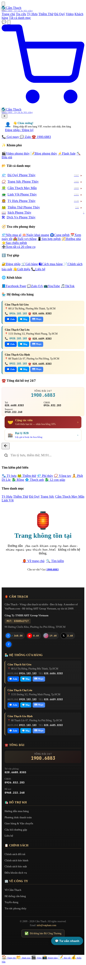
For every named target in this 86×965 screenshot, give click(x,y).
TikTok (68, 286)
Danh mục (23, 958)
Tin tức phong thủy (16, 908)
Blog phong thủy (43, 153)
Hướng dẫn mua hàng (17, 811)
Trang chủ (8, 14)
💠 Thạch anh (34, 479)
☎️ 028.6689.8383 (40, 338)
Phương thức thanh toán (18, 817)
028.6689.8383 (53, 699)
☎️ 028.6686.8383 (40, 313)
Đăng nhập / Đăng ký (19, 130)
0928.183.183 (28, 699)
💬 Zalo (11, 319)
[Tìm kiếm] (9, 22)
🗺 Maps (36, 319)
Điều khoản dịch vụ (16, 872)
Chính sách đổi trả (15, 854)
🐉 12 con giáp (55, 479)
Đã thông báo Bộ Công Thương (43, 933)
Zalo (26, 137)
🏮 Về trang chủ (33, 561)
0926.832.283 (52, 405)
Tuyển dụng (11, 902)
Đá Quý (59, 14)
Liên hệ (38, 269)
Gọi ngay (11, 137)
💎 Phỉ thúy (45, 476)
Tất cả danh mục (20, 18)
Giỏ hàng (29, 264)
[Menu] (3, 4)
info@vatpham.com (46, 925)
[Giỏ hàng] (43, 105)
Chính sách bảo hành (16, 860)
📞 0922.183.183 (16, 363)
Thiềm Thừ (45, 14)
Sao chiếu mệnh (14, 243)
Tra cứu (21, 14)
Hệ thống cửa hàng (15, 896)
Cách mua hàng (51, 264)
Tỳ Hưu (32, 14)
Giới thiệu (21, 269)
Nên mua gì (11, 235)
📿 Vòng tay (62, 476)
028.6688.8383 (14, 405)
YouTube (52, 286)
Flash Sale (67, 153)
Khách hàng (50, 958)
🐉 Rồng (18, 479)
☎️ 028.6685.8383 (40, 363)
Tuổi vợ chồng (25, 239)
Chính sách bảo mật (16, 866)
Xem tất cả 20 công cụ (18, 247)
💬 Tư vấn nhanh (67, 941)
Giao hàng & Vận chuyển (19, 823)
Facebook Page (14, 286)
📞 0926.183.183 (16, 313)
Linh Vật (8, 500)
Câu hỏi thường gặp (16, 829)
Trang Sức (47, 496)
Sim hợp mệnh (49, 239)
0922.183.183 (28, 725)
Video (70, 14)
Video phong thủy (16, 153)
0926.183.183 (28, 673)
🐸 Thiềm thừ (26, 476)
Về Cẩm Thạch (13, 889)
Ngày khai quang (35, 235)
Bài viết (64, 958)
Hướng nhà (71, 239)
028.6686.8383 (53, 673)
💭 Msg (23, 319)
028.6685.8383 (53, 725)
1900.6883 (41, 137)
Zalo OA (35, 286)
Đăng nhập (11, 264)
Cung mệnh (60, 235)
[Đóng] (6, 446)
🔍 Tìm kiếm (55, 561)
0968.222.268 (13, 412)
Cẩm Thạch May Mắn (69, 496)
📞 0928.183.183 (16, 338)
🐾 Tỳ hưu (9, 476)
